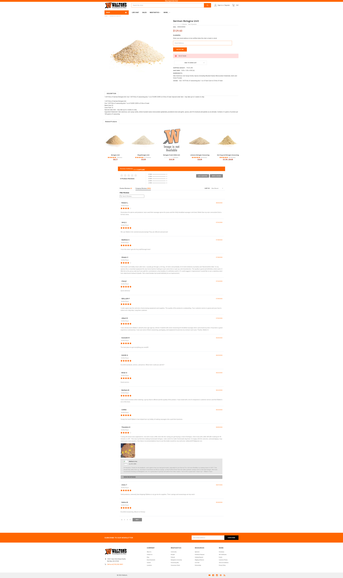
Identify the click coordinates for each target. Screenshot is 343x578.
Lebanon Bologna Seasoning (199, 155)
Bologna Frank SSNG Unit (171, 155)
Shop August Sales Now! (171, 1)
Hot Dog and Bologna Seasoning (228, 155)
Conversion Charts (175, 565)
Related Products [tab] (111, 121)
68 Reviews (203, 157)
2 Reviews (119, 157)
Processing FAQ (175, 562)
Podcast (173, 557)
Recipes (173, 554)
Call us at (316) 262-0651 (115, 564)
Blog (148, 557)
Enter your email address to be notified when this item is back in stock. (195, 38)
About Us (149, 552)
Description (111, 93)
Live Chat (135, 12)
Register (227, 5)
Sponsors (197, 552)
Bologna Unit (115, 155)
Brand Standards (151, 560)
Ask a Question (202, 176)
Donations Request (199, 554)
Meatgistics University (176, 560)
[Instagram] (217, 575)
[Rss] (224, 575)
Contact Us (149, 554)
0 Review (184, 24)
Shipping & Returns (199, 560)
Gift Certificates (223, 554)
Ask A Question (192, 24)
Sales (144, 12)
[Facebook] (213, 575)
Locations (149, 565)
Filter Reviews (124, 193)
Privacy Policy (222, 565)
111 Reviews (147, 157)
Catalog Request (199, 557)
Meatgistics (154, 12)
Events (220, 557)
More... (166, 12)
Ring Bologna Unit (143, 155)
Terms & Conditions (223, 562)
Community (174, 552)
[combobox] (171, 5)
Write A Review (216, 176)
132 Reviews (231, 157)
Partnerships (198, 565)
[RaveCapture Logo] (139, 169)
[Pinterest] (220, 575)
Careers (149, 562)
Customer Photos (223, 560)
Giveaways (221, 552)
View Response (130, 477)
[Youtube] (209, 575)
